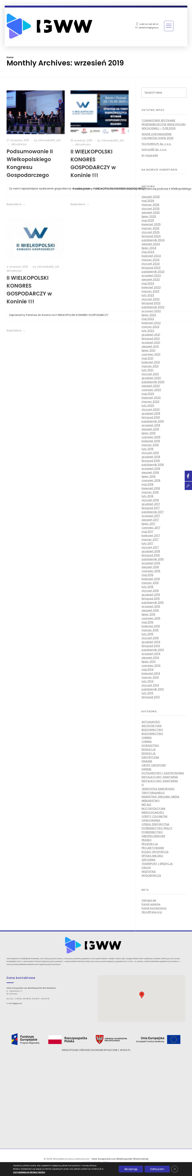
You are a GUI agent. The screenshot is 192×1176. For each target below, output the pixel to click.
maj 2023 (148, 283)
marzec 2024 (151, 260)
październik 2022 (153, 307)
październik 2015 (153, 602)
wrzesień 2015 (151, 606)
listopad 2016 (151, 555)
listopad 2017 (151, 508)
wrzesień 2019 (151, 425)
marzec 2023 (150, 291)
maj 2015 (147, 622)
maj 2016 (147, 575)
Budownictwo (152, 730)
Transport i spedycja (157, 864)
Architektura (152, 726)
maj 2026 (148, 201)
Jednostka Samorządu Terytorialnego (158, 791)
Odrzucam (157, 1169)
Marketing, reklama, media (160, 797)
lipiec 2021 (148, 350)
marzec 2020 (150, 402)
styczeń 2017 (150, 547)
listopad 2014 (151, 646)
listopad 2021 (151, 338)
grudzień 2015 (151, 595)
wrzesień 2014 (151, 654)
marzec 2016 (150, 583)
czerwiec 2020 (151, 390)
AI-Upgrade (150, 155)
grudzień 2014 (151, 642)
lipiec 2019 (148, 433)
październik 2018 (153, 465)
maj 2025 (148, 220)
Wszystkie (149, 871)
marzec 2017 (150, 539)
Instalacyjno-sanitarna (160, 777)
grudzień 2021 (151, 335)
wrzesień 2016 (151, 563)
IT (143, 785)
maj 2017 (147, 532)
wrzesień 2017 (151, 516)
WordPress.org (152, 912)
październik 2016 (153, 559)
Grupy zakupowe (154, 765)
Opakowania (151, 820)
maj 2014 (148, 669)
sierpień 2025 (151, 212)
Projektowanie (153, 848)
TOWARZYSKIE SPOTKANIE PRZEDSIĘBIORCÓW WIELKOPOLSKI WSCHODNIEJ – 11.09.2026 (164, 124)
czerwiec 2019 (151, 437)
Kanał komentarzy (154, 908)
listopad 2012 (151, 697)
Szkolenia (148, 860)
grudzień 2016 (151, 551)
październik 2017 (153, 512)
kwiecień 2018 (151, 488)
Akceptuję (130, 1169)
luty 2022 (148, 331)
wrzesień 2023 (151, 275)
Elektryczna (150, 757)
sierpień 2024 (151, 244)
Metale (146, 804)
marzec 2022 (150, 327)
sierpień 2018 (150, 472)
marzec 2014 (150, 677)
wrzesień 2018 (151, 468)
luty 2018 (147, 496)
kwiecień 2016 (151, 579)
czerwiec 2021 (151, 354)
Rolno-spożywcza (155, 852)
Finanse (147, 761)
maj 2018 (147, 484)
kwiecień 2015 (151, 626)
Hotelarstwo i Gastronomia (163, 773)
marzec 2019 (150, 445)
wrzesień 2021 (151, 342)
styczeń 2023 (151, 299)
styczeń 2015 (150, 638)
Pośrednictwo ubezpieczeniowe (153, 834)
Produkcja (150, 844)
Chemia (147, 737)
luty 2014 (148, 681)
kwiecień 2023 (151, 287)
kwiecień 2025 (151, 224)
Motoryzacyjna (153, 808)
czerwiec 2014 (151, 665)
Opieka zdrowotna (155, 824)
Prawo (147, 840)
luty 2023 (148, 295)
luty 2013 (147, 693)
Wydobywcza (151, 875)
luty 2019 (147, 449)
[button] (142, 995)
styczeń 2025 (151, 232)
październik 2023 (153, 272)
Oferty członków (154, 816)
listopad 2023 (151, 268)
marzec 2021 (150, 366)
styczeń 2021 (150, 374)
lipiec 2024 (149, 248)
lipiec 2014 (149, 662)
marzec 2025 (150, 228)
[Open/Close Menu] (168, 26)
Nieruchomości (153, 812)
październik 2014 (153, 650)
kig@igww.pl (17, 1003)
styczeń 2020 (151, 409)
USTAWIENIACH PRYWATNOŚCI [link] (29, 1172)
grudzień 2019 (151, 413)
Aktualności (19, 144)
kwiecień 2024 (151, 256)
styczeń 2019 (150, 453)
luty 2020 (148, 405)
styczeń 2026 (151, 208)
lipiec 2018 (148, 476)
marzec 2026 (150, 205)
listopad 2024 (151, 236)
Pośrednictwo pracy (157, 828)
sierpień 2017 (150, 520)
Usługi (146, 867)
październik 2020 (153, 382)
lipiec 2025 (149, 216)
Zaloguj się (149, 900)
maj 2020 (148, 394)
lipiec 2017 (148, 524)
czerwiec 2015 (151, 618)
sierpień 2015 (150, 610)
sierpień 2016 (150, 567)
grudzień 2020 (151, 378)
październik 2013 (153, 689)
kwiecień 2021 (151, 362)
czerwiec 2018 (151, 480)
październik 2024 (153, 240)
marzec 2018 (150, 492)
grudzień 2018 (151, 457)
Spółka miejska (152, 856)
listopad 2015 (151, 598)
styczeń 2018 (150, 500)
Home (10, 57)
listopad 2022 (151, 303)
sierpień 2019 (150, 429)
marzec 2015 (150, 630)
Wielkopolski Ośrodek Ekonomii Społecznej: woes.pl (96, 1050)
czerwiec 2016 (151, 571)
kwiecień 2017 (151, 535)
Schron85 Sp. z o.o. (154, 149)
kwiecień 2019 (151, 441)
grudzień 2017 (151, 504)
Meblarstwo (151, 801)
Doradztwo (150, 745)
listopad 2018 (151, 461)
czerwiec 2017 (151, 528)
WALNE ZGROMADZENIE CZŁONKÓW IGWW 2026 (157, 136)
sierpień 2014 (150, 658)
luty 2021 (147, 370)
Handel (147, 769)
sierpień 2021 (150, 346)
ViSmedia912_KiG (49, 140)
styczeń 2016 (150, 591)
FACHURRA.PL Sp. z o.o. (156, 144)
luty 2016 (147, 587)
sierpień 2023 (151, 279)
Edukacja (149, 749)
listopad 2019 (151, 417)
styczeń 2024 (151, 264)
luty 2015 (147, 634)
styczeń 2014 (150, 685)
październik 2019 (153, 421)
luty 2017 (147, 543)
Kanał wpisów (151, 904)
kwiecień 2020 (151, 398)
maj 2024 (148, 252)
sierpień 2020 (151, 386)
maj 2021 (147, 358)
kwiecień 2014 (151, 673)
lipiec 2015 (148, 614)
